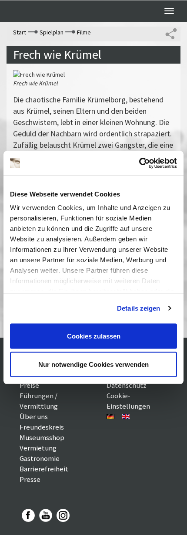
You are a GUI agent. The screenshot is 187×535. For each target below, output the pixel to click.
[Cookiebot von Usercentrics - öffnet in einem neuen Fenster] (139, 163)
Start (19, 32)
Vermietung (38, 448)
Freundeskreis (42, 427)
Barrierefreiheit (44, 469)
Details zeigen (138, 308)
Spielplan (51, 32)
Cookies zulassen (93, 335)
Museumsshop (42, 437)
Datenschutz (127, 385)
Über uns (34, 416)
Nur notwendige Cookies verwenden (93, 364)
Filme (84, 32)
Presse (30, 479)
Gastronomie (40, 458)
